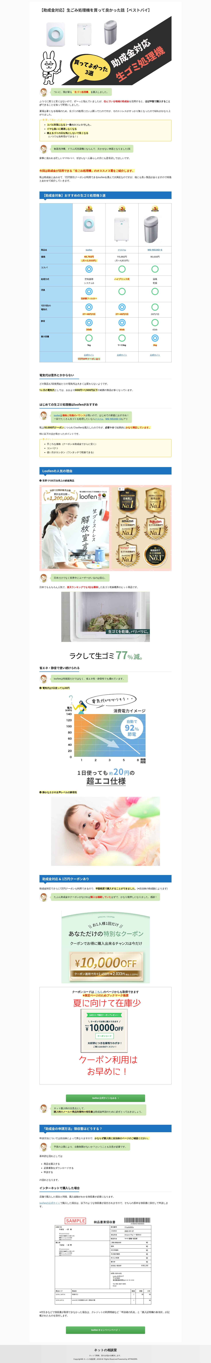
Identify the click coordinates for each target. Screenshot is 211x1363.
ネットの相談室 (105, 1350)
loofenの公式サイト (49, 1202)
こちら (99, 991)
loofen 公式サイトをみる (104, 1098)
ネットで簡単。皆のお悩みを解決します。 (105, 1355)
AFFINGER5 (132, 1359)
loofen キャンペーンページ (104, 1330)
